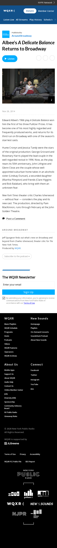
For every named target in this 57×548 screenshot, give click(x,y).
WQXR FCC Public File (12, 461)
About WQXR (9, 378)
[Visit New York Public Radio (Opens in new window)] (28, 474)
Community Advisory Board (12, 407)
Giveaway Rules (10, 416)
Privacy (23, 454)
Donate (30, 10)
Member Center (46, 11)
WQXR (18, 248)
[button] (51, 99)
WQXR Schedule (10, 328)
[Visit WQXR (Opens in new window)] (15, 504)
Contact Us (8, 386)
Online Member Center (13, 390)
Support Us (9, 374)
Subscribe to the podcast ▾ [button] (17, 256)
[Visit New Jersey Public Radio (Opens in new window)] (15, 514)
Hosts (6, 336)
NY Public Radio (10, 412)
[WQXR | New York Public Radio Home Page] (9, 11)
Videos (7, 344)
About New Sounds (39, 340)
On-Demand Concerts (40, 332)
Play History (36, 19)
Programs (8, 332)
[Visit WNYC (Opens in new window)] (13, 494)
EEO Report (30, 461)
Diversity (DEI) (10, 398)
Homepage (35, 324)
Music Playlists (10, 324)
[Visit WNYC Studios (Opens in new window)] (43, 494)
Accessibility (35, 454)
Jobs (6, 394)
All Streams (22, 19)
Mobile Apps (9, 370)
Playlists (34, 328)
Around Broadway (22, 35)
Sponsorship (9, 402)
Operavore (8, 352)
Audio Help (8, 382)
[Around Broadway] (7, 34)
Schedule (48, 19)
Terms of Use (10, 454)
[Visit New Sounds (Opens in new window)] (41, 504)
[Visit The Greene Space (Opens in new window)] (41, 513)
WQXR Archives (10, 356)
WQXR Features (10, 348)
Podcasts (8, 340)
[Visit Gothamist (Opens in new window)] (28, 493)
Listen (11, 58)
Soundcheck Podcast (39, 336)
